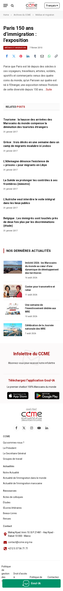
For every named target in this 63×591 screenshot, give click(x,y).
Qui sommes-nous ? (13, 442)
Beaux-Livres (10, 513)
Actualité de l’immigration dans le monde (24, 478)
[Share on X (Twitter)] (13, 56)
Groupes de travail (12, 458)
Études (6, 502)
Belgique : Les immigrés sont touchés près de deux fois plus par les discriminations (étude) (30, 222)
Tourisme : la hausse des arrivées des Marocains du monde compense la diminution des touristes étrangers (27, 123)
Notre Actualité (11, 472)
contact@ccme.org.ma (20, 542)
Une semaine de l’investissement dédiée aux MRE (40, 308)
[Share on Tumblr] (35, 56)
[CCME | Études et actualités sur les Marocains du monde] (31, 5)
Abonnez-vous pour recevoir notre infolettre (31, 363)
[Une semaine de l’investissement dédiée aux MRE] (13, 309)
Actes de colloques (13, 497)
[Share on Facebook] (6, 56)
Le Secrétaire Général (14, 453)
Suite (49, 89)
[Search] (12, 5)
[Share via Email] (42, 56)
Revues (7, 518)
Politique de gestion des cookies (6, 573)
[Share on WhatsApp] (49, 56)
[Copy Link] (56, 56)
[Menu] (5, 5)
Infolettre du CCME (31, 353)
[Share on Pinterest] (20, 56)
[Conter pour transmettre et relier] (13, 291)
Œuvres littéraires (12, 507)
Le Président (9, 448)
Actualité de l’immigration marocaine (22, 483)
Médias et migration (15, 48)
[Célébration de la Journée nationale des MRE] (13, 329)
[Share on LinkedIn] (28, 56)
